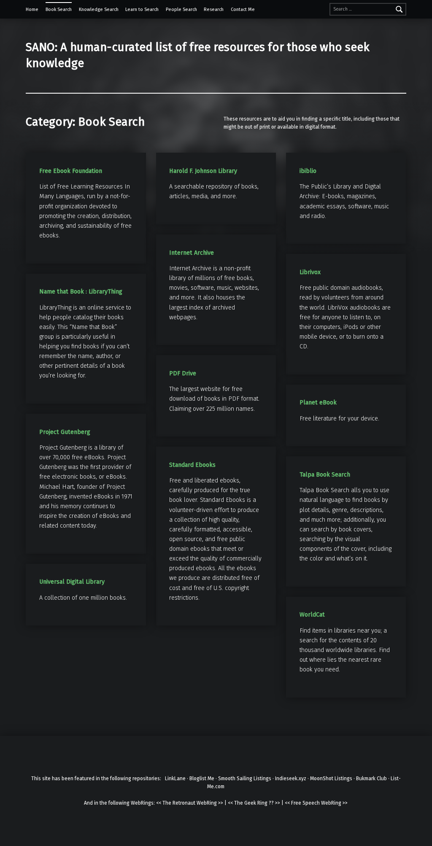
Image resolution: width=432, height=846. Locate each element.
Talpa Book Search (325, 474)
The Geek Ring (250, 803)
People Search (181, 9)
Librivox (310, 272)
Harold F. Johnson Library (203, 171)
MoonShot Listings (331, 778)
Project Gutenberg (64, 432)
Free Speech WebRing (316, 803)
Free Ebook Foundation (70, 171)
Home (32, 9)
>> (220, 803)
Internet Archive (191, 252)
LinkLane (175, 778)
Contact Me (243, 9)
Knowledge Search (99, 9)
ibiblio (308, 171)
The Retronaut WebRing (189, 803)
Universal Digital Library (72, 581)
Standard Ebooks (192, 465)
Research (214, 9)
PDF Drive (182, 373)
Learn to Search (142, 9)
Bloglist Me (201, 778)
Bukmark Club (371, 778)
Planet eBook (318, 402)
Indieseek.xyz (290, 778)
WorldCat (312, 614)
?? (271, 803)
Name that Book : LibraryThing (80, 291)
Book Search (59, 9)
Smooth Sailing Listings (244, 778)
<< (158, 803)
